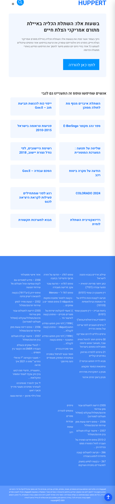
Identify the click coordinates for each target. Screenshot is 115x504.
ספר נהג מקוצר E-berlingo (81, 126)
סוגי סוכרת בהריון (64, 349)
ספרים (69, 416)
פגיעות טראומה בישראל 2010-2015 (34, 128)
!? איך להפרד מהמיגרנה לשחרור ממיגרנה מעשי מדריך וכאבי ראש (25, 386)
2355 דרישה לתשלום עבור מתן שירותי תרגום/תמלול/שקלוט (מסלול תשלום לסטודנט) (25, 316)
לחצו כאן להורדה (82, 65)
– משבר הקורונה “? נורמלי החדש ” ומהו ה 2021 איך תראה (27, 361)
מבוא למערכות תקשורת (35, 220)
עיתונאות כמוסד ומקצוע (93, 366)
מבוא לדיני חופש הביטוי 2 (92, 361)
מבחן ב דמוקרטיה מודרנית (92, 372)
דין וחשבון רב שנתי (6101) (92, 293)
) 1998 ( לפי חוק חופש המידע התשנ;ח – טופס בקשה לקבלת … (57, 339)
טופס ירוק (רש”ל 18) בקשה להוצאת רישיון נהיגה (26, 294)
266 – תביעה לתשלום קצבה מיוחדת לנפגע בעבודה (91, 454)
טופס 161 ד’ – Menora (61, 293)
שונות (70, 427)
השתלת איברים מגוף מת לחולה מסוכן (83, 105)
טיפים (70, 405)
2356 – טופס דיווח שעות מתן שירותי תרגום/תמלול (25, 329)
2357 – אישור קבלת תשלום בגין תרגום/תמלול (26, 338)
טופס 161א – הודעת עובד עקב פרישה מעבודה (60, 285)
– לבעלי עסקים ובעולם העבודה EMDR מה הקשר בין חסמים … (26, 348)
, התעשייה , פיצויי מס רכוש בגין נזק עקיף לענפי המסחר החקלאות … (26, 374)
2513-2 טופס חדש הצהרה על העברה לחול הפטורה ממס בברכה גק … (90, 443)
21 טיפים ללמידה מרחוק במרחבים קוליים (93, 354)
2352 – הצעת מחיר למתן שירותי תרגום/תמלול (28, 303)
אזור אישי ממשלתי (31, 275)
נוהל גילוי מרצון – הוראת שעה (25, 396)
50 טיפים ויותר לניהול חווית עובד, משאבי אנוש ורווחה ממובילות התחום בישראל (92, 343)
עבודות (69, 421)
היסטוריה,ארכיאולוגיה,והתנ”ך (91, 320)
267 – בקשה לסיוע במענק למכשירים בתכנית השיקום (92, 463)
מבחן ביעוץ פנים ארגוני (94, 377)
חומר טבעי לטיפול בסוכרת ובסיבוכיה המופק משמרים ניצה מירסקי (59, 357)
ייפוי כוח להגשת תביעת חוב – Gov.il (35, 105)
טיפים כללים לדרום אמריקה (91, 334)
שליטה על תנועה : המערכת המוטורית (87, 150)
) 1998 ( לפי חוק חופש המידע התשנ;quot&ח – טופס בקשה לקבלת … (57, 327)
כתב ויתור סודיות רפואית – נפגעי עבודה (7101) (92, 285)
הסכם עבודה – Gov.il (37, 171)
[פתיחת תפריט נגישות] (108, 497)
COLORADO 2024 (88, 193)
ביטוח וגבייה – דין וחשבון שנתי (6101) (90, 312)
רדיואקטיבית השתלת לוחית (85, 222)
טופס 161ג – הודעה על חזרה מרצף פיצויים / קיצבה (58, 276)
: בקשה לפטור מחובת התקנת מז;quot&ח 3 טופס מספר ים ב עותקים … (57, 301)
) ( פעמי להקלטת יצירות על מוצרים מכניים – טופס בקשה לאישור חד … (58, 314)
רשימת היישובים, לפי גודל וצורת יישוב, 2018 (35, 150)
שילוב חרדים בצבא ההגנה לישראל (93, 276)
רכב (71, 432)
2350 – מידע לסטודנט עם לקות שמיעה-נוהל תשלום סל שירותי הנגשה (26, 283)
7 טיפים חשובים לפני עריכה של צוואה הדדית (91, 327)
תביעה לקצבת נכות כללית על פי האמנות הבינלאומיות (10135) (91, 301)
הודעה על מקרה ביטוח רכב (84, 173)
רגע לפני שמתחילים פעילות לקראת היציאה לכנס (35, 197)
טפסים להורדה (65, 411)
